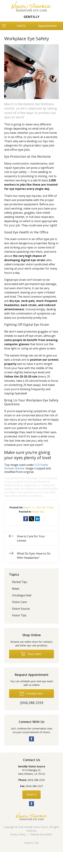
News (15, 589)
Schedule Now (34, 693)
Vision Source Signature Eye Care (31, 816)
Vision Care (19, 602)
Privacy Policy (18, 834)
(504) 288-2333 (36, 780)
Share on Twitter (31, 518)
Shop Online (34, 654)
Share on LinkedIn (37, 518)
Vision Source (21, 609)
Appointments (47, 26)
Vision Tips (38, 511)
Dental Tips (19, 582)
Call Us (21, 26)
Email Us (31, 794)
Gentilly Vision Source (36, 827)
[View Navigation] (5, 26)
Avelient (47, 834)
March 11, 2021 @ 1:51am (39, 507)
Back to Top (31, 842)
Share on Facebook (25, 518)
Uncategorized (21, 595)
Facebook (31, 738)
